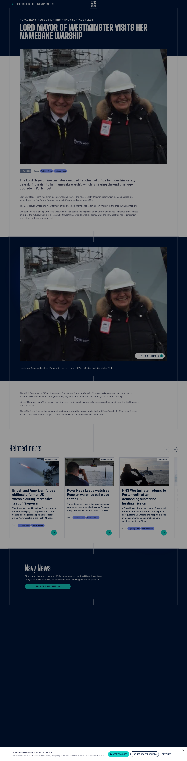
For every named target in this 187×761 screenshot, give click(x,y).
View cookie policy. (96, 755)
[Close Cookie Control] (183, 750)
